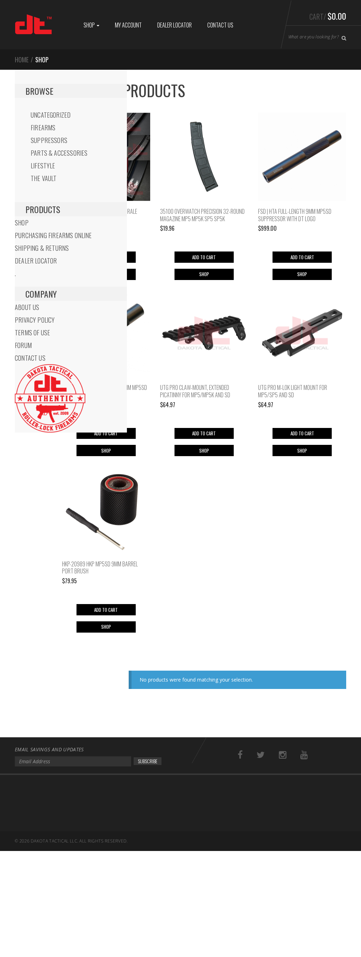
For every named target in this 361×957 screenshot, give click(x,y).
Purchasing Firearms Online (53, 235)
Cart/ (328, 16)
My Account (128, 25)
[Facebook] (240, 755)
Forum (23, 345)
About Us (27, 307)
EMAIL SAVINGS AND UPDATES (49, 749)
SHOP (204, 274)
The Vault (44, 178)
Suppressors (49, 140)
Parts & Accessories (59, 152)
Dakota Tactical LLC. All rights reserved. (79, 841)
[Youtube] (304, 755)
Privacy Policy (35, 319)
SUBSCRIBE (147, 761)
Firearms (43, 127)
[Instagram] (282, 755)
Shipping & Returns (42, 248)
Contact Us (220, 25)
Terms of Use (32, 332)
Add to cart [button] (204, 257)
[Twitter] (261, 755)
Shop (90, 25)
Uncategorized (51, 114)
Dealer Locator (174, 25)
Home (22, 59)
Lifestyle (43, 165)
